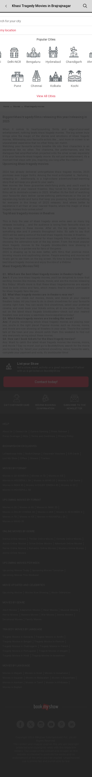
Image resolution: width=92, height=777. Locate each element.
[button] (6, 6)
